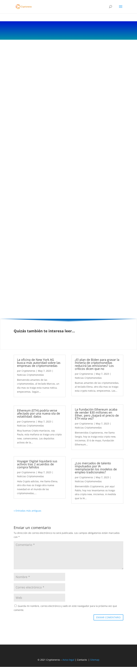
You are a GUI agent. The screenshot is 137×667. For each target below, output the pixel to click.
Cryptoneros (28, 370)
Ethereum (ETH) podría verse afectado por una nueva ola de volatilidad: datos (38, 413)
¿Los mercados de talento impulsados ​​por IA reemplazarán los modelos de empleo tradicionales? (96, 467)
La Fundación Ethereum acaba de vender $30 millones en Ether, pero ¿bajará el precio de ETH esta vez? (97, 413)
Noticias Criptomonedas (30, 374)
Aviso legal (68, 659)
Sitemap (94, 659)
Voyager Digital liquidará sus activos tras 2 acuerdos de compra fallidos (37, 464)
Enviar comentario (108, 617)
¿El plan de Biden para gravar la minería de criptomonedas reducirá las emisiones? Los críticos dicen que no (97, 364)
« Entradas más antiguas (27, 510)
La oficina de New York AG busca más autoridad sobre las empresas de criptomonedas (38, 363)
